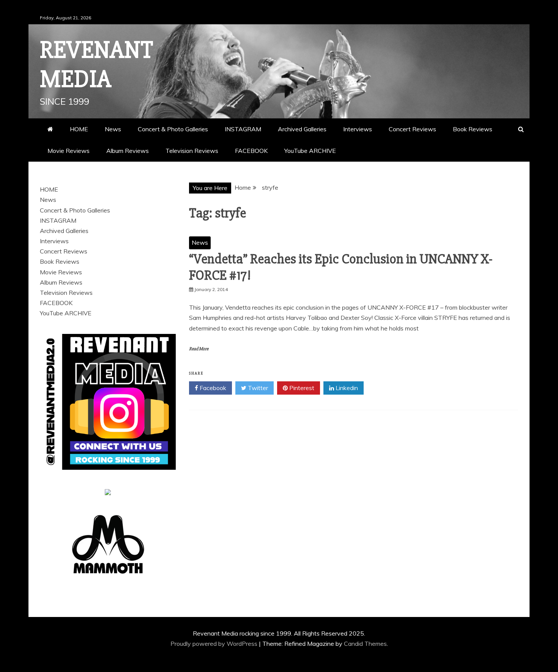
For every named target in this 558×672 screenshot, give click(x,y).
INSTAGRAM (243, 129)
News (113, 129)
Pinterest (301, 388)
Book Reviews (472, 129)
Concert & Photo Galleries (173, 129)
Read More (198, 349)
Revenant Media (96, 64)
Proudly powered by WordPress (214, 643)
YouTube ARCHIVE (310, 150)
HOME (79, 129)
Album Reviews (127, 150)
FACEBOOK (251, 150)
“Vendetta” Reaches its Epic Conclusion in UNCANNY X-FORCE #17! (340, 267)
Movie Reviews (68, 150)
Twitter (257, 388)
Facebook (212, 388)
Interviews (357, 129)
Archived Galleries (302, 129)
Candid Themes (365, 643)
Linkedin (346, 388)
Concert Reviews (412, 129)
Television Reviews (192, 150)
